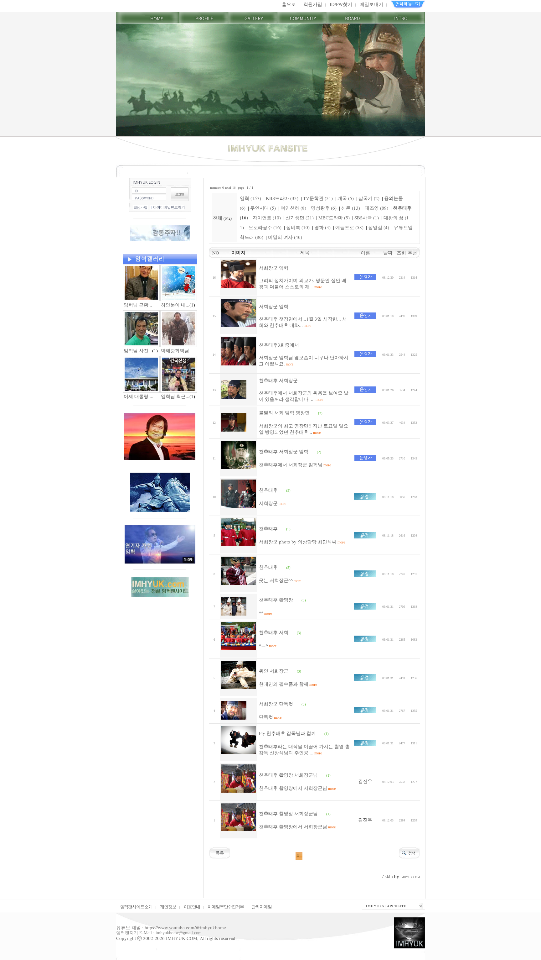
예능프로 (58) (349, 227)
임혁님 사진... (138, 350)
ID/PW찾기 (341, 4)
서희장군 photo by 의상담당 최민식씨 (302, 541)
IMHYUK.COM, (182, 938)
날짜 (388, 252)
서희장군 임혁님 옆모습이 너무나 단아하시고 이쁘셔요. (303, 360)
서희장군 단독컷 (276, 703)
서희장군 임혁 (273, 268)
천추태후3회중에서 (279, 345)
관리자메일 (261, 907)
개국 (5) (345, 198)
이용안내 (192, 907)
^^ (265, 613)
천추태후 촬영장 (276, 599)
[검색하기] (409, 852)
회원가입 (312, 4)
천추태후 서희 (273, 632)
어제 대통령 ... (138, 396)
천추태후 (268, 490)
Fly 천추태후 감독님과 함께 (287, 733)
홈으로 (289, 4)
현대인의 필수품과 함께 (288, 684)
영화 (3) (322, 227)
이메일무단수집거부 (226, 907)
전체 (218, 218)
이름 (365, 252)
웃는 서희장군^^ (280, 580)
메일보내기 (371, 4)
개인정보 (168, 907)
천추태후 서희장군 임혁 (283, 451)
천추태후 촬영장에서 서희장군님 (297, 788)
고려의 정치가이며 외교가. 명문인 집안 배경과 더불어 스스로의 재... (302, 283)
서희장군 (272, 503)
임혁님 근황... (138, 305)
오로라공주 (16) (265, 227)
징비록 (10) (298, 227)
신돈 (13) (350, 208)
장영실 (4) (378, 227)
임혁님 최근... (175, 396)
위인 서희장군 (273, 671)
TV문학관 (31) (318, 198)
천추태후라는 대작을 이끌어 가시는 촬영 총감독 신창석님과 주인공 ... (304, 749)
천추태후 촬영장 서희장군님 (288, 775)
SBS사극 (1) (366, 217)
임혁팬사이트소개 (136, 907)
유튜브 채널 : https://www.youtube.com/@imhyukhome (171, 927)
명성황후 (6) (324, 208)
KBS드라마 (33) (282, 198)
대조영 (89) (376, 208)
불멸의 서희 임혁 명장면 (284, 412)
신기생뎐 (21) (300, 217)
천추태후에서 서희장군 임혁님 (295, 464)
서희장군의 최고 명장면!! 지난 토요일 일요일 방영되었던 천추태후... (303, 428)
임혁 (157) (250, 198)
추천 (414, 252)
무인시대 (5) (263, 208)
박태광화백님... (177, 350)
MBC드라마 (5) (334, 217)
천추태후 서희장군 (278, 380)
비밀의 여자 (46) (285, 237)
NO (214, 252)
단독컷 (270, 717)
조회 (402, 252)
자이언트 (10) (267, 217)
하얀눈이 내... (175, 305)
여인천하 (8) (293, 208)
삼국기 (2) (368, 198)
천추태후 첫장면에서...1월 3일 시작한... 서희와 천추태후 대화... (303, 322)
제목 (305, 252)
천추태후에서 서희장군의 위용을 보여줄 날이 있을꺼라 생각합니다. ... (303, 396)
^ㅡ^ (267, 645)
